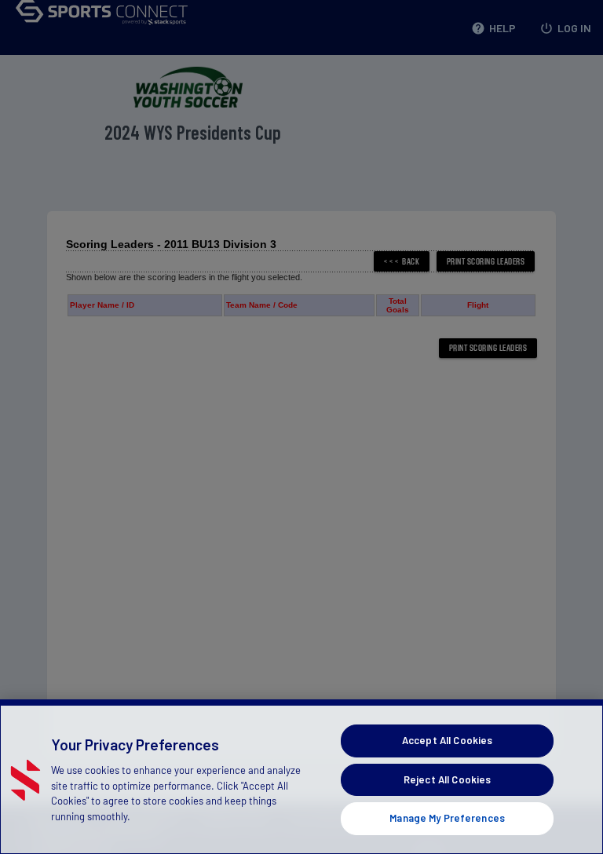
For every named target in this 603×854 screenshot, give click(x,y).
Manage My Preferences (447, 818)
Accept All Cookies (447, 740)
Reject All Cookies (447, 779)
